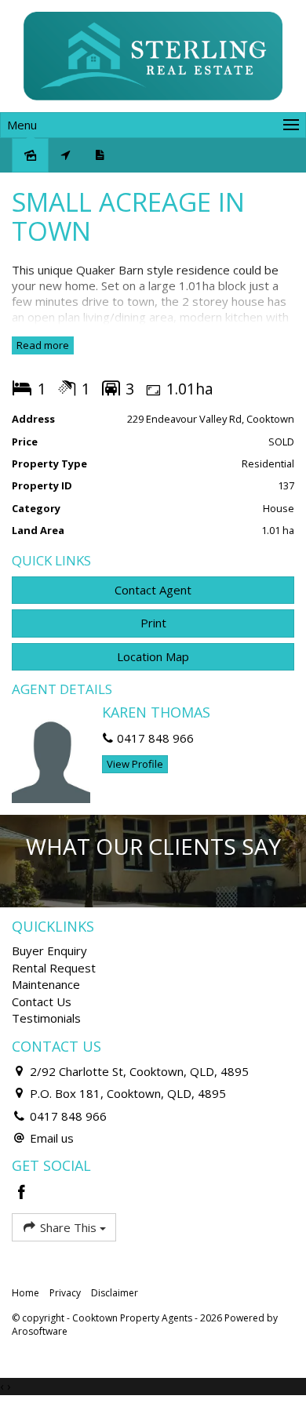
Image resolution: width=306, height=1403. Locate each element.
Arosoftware (39, 1331)
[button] (153, 623)
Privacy (65, 1292)
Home (25, 1292)
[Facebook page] (22, 1193)
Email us (52, 1138)
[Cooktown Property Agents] (153, 54)
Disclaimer (114, 1292)
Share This (68, 1227)
